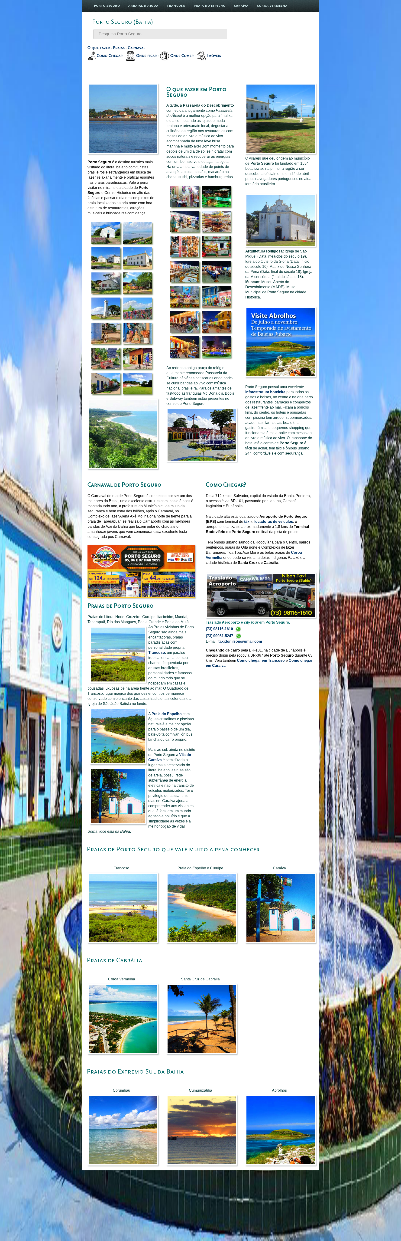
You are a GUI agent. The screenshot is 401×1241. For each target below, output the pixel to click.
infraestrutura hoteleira (265, 392)
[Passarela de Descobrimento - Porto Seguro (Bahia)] (185, 332)
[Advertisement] (279, 45)
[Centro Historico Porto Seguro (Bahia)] (106, 244)
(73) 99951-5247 (220, 636)
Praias (119, 47)
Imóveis (213, 55)
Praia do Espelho (167, 714)
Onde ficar (146, 55)
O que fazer (98, 47)
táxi (247, 522)
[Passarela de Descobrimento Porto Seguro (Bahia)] (185, 207)
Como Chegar (110, 55)
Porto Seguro (107, 5)
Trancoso (156, 653)
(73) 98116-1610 (220, 629)
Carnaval (136, 47)
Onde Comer (181, 55)
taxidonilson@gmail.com (240, 641)
